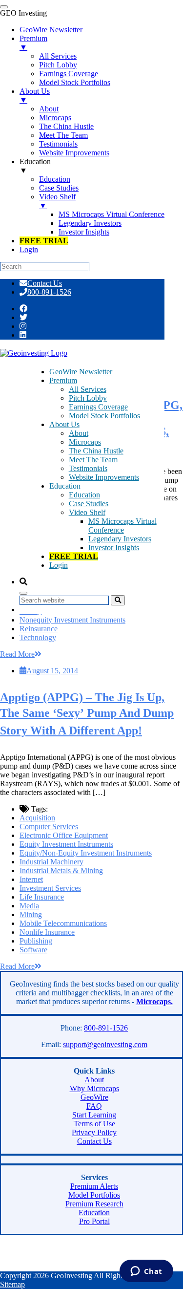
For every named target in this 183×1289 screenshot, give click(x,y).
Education (84, 495)
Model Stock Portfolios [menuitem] (74, 82)
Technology (38, 637)
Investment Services (50, 888)
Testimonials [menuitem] (58, 144)
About (78, 433)
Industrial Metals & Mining (61, 870)
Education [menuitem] (35, 165)
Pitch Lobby (88, 398)
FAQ (94, 1106)
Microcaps (85, 442)
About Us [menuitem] (35, 95)
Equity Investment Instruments (66, 844)
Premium (63, 380)
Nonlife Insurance (47, 932)
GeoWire (94, 1097)
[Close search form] (23, 593)
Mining (31, 914)
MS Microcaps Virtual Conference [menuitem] (111, 214)
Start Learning (94, 1115)
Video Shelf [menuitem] (57, 201)
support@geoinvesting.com (105, 1044)
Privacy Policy (94, 1132)
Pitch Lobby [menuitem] (58, 65)
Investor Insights (113, 547)
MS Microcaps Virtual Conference (122, 525)
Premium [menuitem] (33, 42)
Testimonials (88, 468)
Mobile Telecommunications (63, 923)
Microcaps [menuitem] (55, 117)
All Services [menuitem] (58, 56)
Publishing (36, 941)
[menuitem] (44, 240)
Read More (17, 654)
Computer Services (49, 826)
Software (33, 949)
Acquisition (37, 818)
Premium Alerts (94, 1186)
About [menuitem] (49, 109)
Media (29, 906)
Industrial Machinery (51, 862)
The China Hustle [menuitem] (66, 126)
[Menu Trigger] (4, 6)
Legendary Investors (119, 539)
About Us (64, 424)
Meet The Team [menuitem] (63, 135)
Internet (31, 879)
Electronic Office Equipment (64, 835)
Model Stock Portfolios (104, 415)
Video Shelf (87, 512)
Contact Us (44, 283)
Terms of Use (94, 1123)
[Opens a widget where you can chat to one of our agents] (146, 1272)
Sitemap (12, 1284)
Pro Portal (94, 1221)
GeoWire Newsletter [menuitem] (51, 29)
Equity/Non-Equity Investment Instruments (86, 853)
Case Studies (88, 503)
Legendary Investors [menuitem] (90, 223)
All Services (87, 389)
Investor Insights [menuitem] (84, 232)
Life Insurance (42, 897)
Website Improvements (104, 477)
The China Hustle (96, 451)
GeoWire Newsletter (80, 371)
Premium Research (94, 1204)
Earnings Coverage (98, 407)
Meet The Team (93, 459)
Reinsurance (39, 628)
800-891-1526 (49, 292)
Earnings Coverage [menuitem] (68, 73)
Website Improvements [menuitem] (74, 153)
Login (58, 565)
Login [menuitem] (29, 249)
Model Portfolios (94, 1195)
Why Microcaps (94, 1088)
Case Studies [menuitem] (59, 188)
